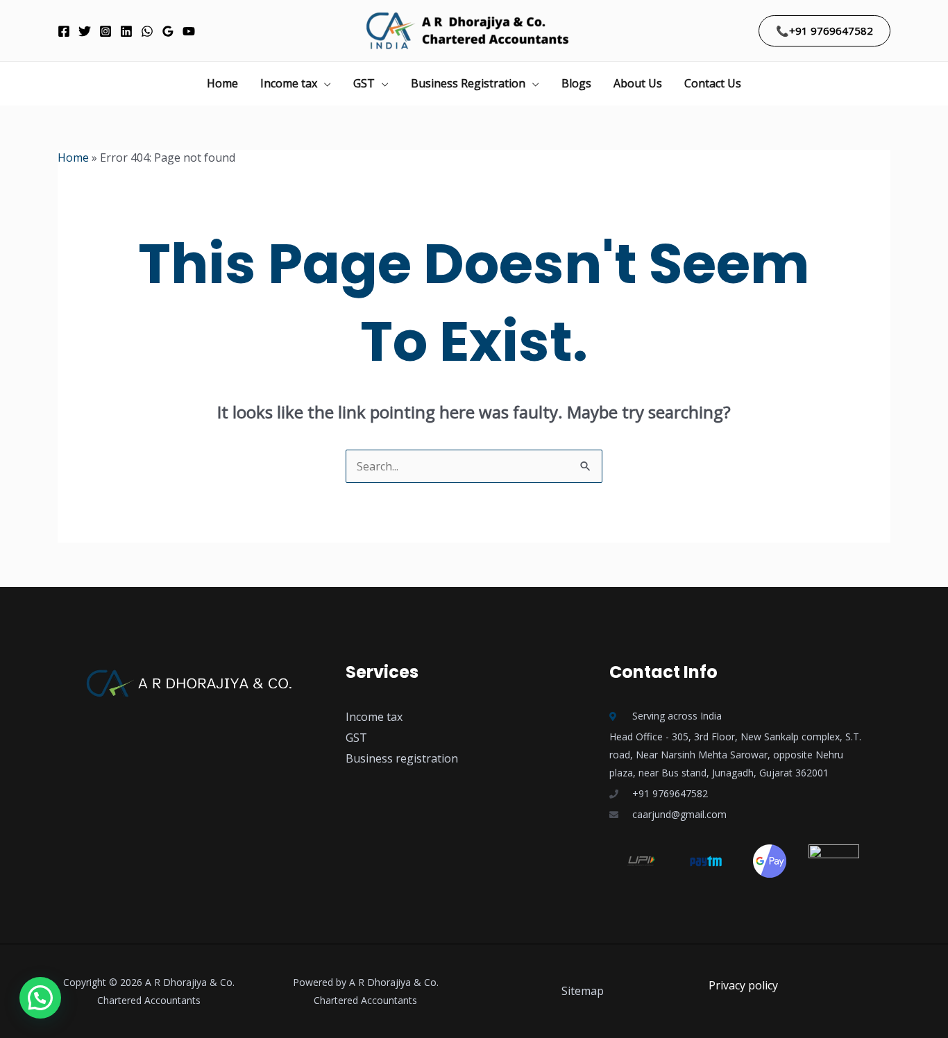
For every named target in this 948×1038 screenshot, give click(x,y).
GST (364, 83)
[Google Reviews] (168, 31)
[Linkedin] (126, 31)
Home (222, 83)
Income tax (288, 83)
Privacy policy (743, 985)
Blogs (576, 83)
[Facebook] (64, 31)
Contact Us (712, 83)
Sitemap (582, 990)
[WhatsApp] (147, 31)
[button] (824, 30)
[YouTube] (189, 31)
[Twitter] (84, 31)
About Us (637, 83)
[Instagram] (105, 31)
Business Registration (468, 83)
